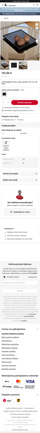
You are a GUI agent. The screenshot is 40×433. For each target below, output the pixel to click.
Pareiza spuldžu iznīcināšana (20, 417)
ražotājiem (24, 321)
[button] (4, 65)
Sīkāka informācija (10, 180)
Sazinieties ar (7, 341)
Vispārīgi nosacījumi (9, 411)
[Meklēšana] (33, 4)
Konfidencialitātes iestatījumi (14, 408)
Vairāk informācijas (10, 174)
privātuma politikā (29, 316)
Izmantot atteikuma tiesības (13, 334)
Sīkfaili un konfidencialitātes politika (27, 411)
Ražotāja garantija (9, 369)
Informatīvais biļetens (10, 358)
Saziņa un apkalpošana (13, 329)
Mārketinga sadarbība (10, 344)
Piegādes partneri (11, 394)
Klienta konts (7, 362)
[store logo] (11, 4)
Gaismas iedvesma (9, 365)
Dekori (6, 18)
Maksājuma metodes (10, 348)
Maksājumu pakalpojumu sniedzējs (20, 375)
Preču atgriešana (8, 355)
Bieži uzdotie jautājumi (10, 337)
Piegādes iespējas (8, 351)
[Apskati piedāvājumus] (20, 11)
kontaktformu (32, 314)
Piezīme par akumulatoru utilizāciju (20, 414)
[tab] (20, 349)
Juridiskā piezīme (29, 408)
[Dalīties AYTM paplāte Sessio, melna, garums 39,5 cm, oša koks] (36, 28)
